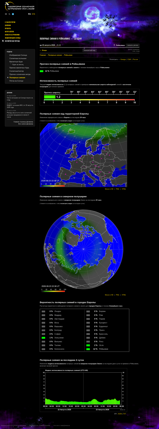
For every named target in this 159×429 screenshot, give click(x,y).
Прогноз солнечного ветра (19, 74)
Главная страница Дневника (23, 122)
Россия (135, 59)
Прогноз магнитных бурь (19, 68)
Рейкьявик (68, 55)
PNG (117, 189)
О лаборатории (10, 22)
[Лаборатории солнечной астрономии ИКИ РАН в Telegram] (13, 14)
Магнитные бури (16, 62)
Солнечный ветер (16, 71)
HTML (124, 189)
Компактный (89, 50)
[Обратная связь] (6, 14)
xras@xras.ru (65, 425)
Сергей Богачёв (44, 425)
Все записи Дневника (25, 124)
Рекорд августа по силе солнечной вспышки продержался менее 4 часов (19, 115)
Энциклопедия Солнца (12, 38)
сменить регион (132, 45)
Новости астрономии (12, 35)
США (129, 59)
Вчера (44, 50)
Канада (123, 59)
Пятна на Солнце (16, 81)
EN (33, 14)
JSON (120, 414)
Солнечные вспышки (17, 58)
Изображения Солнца (18, 55)
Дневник (8, 25)
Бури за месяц (18, 64)
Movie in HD (109, 189)
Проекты (8, 28)
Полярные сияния (55, 55)
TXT (124, 414)
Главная (43, 55)
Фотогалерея (9, 31)
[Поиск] (9, 14)
